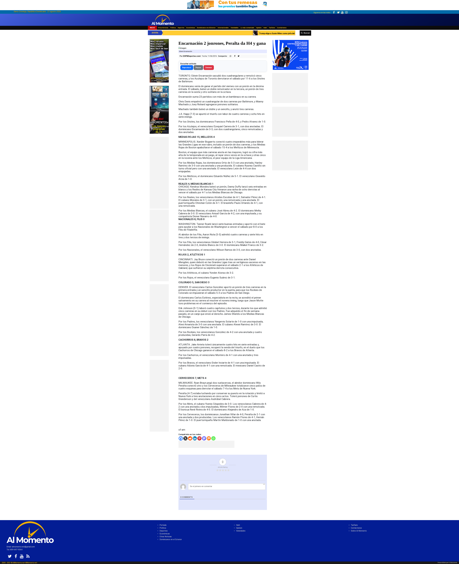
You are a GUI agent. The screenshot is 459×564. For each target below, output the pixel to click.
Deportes (181, 28)
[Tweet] (237, 56)
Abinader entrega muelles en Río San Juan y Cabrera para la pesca (281, 33)
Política (173, 28)
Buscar (307, 33)
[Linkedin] (195, 438)
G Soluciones (453, 562)
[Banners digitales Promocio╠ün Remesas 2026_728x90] (229, 4)
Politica (163, 528)
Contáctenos (282, 28)
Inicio (152, 28)
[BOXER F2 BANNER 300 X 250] (291, 55)
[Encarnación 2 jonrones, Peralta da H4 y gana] (182, 48)
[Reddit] (190, 438)
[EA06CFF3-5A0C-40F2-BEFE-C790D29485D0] (159, 109)
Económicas (190, 28)
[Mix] (209, 438)
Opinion (239, 528)
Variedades (234, 28)
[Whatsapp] (213, 438)
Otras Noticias (163, 28)
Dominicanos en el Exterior (206, 28)
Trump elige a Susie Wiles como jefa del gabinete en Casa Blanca (213, 33)
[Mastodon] (204, 438)
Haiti (238, 525)
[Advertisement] (159, 173)
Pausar (198, 68)
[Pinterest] (199, 438)
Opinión (258, 28)
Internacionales (223, 28)
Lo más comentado (247, 28)
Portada (163, 525)
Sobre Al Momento (359, 531)
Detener (208, 68)
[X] (185, 438)
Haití (265, 28)
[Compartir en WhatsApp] (229, 56)
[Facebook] (181, 438)
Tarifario (272, 28)
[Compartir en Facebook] (233, 56)
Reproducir (186, 68)
